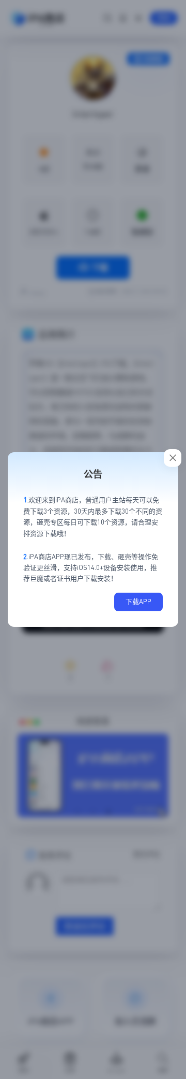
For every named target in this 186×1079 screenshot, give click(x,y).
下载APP (138, 601)
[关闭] (172, 458)
